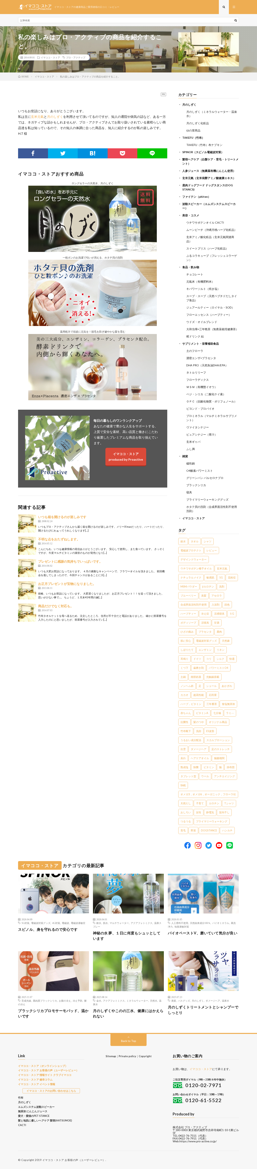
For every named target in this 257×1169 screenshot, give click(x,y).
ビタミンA (202, 713)
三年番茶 (211, 704)
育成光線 (26, 1000)
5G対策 (25, 923)
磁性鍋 (190, 463)
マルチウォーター (119, 923)
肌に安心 (186, 640)
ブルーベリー (188, 595)
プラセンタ (205, 631)
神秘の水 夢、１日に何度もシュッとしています (127, 936)
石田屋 (213, 695)
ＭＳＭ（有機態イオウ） (201, 387)
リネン (220, 649)
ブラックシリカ (196, 485)
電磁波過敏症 (78, 923)
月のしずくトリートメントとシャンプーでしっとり (203, 1010)
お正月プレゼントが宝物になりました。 (67, 584)
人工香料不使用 (179, 923)
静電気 (210, 812)
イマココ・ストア (50, 57)
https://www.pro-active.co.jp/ (198, 1141)
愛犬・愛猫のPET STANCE (33, 1115)
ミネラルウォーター (137, 1000)
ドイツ (197, 658)
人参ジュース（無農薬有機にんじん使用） (209, 170)
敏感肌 (210, 577)
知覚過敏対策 (181, 926)
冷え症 (205, 613)
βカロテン (208, 586)
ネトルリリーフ (196, 372)
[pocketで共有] (123, 153)
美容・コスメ (190, 215)
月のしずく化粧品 (197, 123)
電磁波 (65, 923)
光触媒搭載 (212, 676)
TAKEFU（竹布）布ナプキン (204, 145)
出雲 (183, 749)
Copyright (145, 1056)
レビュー (211, 550)
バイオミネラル (220, 923)
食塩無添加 (228, 704)
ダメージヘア (198, 749)
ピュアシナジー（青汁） (201, 434)
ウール (205, 776)
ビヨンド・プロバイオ (200, 408)
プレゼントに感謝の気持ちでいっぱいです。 (70, 561)
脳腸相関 (219, 758)
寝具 (189, 492)
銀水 (183, 541)
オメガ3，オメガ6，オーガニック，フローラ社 (208, 794)
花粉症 (232, 577)
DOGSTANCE (209, 830)
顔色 (227, 604)
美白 (183, 758)
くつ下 (184, 667)
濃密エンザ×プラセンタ (201, 358)
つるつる (186, 821)
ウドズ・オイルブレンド (201, 322)
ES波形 (210, 731)
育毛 (183, 830)
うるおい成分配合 (191, 740)
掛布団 (231, 767)
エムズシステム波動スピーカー (36, 1106)
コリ (208, 658)
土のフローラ (194, 350)
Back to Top (128, 1041)
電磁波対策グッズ (206, 640)
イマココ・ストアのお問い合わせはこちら (51, 1090)
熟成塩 (184, 767)
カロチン (214, 803)
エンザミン (205, 649)
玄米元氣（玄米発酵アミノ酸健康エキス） (209, 178)
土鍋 (183, 676)
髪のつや (198, 722)
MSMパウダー (189, 586)
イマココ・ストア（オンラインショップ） (43, 1065)
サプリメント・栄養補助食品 (200, 343)
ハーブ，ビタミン (191, 704)
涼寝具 (205, 622)
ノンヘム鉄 (187, 685)
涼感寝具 (219, 613)
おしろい (186, 812)
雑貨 (185, 456)
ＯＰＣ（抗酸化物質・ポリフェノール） (211, 401)
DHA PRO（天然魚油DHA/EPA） (207, 365)
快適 (232, 658)
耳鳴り (184, 658)
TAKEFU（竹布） (193, 137)
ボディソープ (188, 622)
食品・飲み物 (190, 267)
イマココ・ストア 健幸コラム (35, 1079)
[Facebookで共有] (33, 153)
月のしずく (55, 116)
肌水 (105, 923)
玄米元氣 (37, 116)
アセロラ (216, 595)
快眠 (183, 785)
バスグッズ (184, 1000)
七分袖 (217, 713)
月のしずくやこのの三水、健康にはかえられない (128, 1013)
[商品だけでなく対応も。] (27, 613)
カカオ (184, 695)
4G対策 (56, 923)
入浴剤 (215, 604)
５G (231, 613)
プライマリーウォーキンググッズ (207, 499)
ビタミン (209, 767)
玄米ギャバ (193, 441)
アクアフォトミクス (141, 923)
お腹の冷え (65, 1000)
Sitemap (111, 1056)
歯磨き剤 (198, 667)
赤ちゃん (186, 713)
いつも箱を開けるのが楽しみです (62, 517)
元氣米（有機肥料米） (200, 281)
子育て (200, 803)
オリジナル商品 (218, 722)
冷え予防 (77, 1000)
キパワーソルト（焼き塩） (203, 288)
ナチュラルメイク (191, 577)
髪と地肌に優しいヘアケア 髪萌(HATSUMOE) (45, 1120)
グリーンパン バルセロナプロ (204, 478)
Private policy (127, 1056)
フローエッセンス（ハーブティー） (208, 314)
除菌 (196, 767)
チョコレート (194, 274)
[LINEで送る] (152, 153)
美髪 (203, 595)
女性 (198, 812)
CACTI (22, 1125)
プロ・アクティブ (75, 57)
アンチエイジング (224, 776)
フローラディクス (197, 379)
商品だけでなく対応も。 (55, 606)
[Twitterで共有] (63, 153)
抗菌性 (184, 722)
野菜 (193, 830)
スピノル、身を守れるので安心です (48, 929)
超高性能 (198, 695)
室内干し (224, 812)
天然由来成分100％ (200, 923)
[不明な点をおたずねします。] (27, 546)
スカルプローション (218, 740)
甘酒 (216, 622)
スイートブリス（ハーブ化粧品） (207, 248)
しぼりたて (187, 649)
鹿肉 (219, 631)
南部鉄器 (196, 676)
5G (221, 577)
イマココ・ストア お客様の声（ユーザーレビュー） (48, 1070)
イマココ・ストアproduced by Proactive (126, 456)
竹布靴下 (186, 731)
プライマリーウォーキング (211, 821)
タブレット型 (188, 776)
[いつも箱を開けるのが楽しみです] (27, 523)
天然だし (186, 803)
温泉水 (225, 1000)
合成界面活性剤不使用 (194, 604)
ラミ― (230, 713)
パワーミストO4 (218, 667)
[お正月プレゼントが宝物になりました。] (27, 590)
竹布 (20, 1097)
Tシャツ (229, 803)
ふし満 (190, 449)
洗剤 (221, 586)
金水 (98, 1000)
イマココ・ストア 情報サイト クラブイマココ (44, 1074)
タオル (195, 541)
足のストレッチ (220, 749)
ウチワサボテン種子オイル (196, 568)
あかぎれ (227, 685)
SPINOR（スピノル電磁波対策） (203, 152)
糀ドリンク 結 (195, 336)
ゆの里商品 (193, 130)
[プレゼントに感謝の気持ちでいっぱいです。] (27, 568)
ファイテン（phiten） (196, 196)
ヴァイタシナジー (197, 427)
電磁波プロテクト (191, 550)
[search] (236, 20)
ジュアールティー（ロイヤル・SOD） (210, 307)
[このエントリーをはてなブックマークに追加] (93, 153)
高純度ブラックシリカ (45, 1000)
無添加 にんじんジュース (32, 1111)
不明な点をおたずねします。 (59, 539)
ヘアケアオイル (200, 758)
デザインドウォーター (194, 559)
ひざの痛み (187, 631)
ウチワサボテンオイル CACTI (205, 222)
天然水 (153, 1000)
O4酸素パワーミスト (199, 470)
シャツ (207, 541)
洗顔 (198, 731)
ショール (211, 685)
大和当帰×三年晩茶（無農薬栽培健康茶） (212, 329)
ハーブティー (188, 613)
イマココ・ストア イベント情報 (36, 1084)
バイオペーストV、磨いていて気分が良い (203, 933)
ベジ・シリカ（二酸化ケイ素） (206, 394)
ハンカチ (227, 830)
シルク (220, 658)
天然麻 (226, 640)
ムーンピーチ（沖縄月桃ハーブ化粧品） (211, 229)
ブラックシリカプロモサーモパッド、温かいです (53, 1013)
